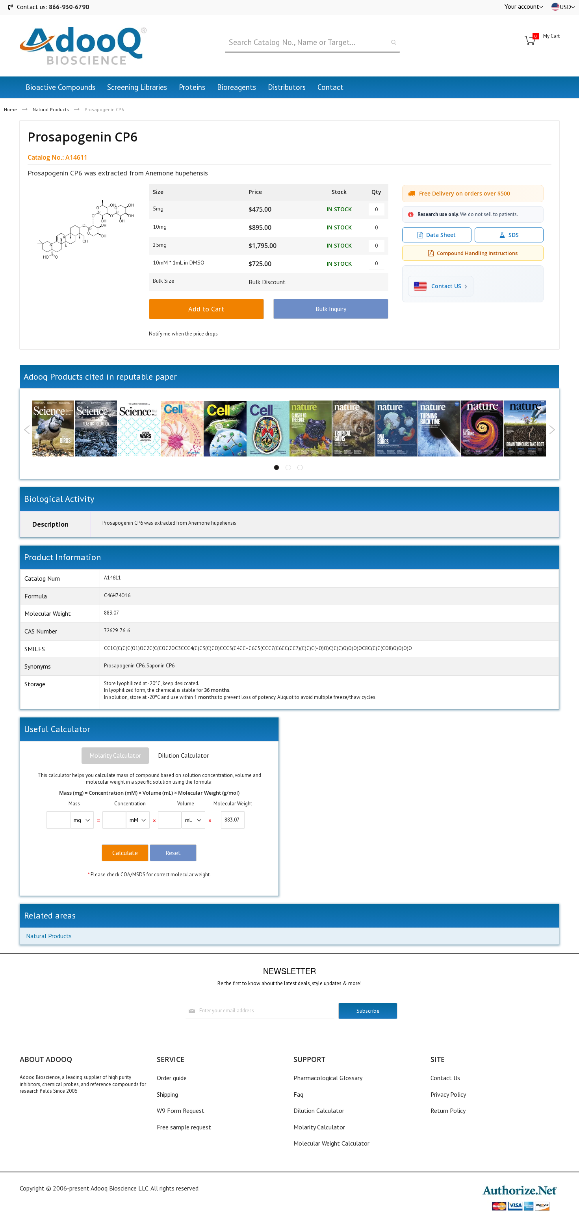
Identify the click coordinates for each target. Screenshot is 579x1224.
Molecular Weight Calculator (331, 1143)
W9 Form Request (180, 1110)
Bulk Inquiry (330, 309)
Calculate (125, 853)
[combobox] (312, 42)
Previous (27, 429)
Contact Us (445, 1078)
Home (10, 109)
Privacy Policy (448, 1094)
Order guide (172, 1078)
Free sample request (184, 1127)
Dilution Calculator (183, 755)
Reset (173, 853)
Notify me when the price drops (183, 333)
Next (552, 429)
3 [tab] (300, 467)
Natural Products (51, 109)
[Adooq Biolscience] (83, 46)
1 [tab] (276, 467)
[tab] (115, 755)
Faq (298, 1094)
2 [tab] (288, 467)
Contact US (446, 286)
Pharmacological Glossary (327, 1078)
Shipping (167, 1094)
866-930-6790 (69, 7)
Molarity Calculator (115, 755)
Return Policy (448, 1110)
